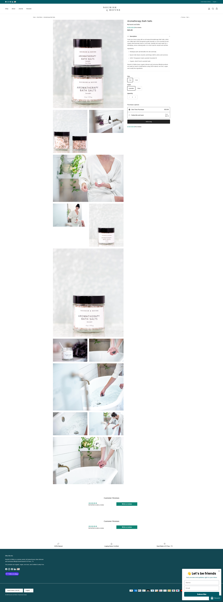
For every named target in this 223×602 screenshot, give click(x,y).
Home (34, 17)
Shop (6, 8)
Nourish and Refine (134, 24)
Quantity (130, 93)
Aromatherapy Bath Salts (49, 17)
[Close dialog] (219, 571)
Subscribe (201, 594)
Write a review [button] (127, 504)
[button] (131, 27)
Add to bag (149, 121)
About (13, 8)
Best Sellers (39, 17)
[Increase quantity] (135, 97)
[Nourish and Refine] (111, 8)
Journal (21, 8)
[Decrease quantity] (128, 97)
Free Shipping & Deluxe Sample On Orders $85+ (111, 2)
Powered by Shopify (22, 594)
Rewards (28, 8)
